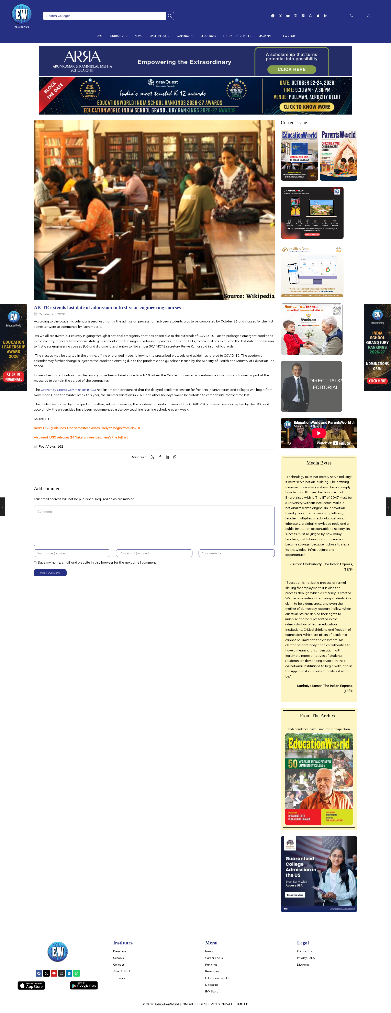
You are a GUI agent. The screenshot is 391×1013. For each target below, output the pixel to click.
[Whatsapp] (310, 16)
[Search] (170, 16)
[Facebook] (273, 16)
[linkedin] (167, 457)
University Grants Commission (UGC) (68, 390)
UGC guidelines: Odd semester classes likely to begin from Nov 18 (92, 428)
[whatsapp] (174, 457)
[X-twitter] (280, 16)
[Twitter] (153, 457)
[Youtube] (288, 16)
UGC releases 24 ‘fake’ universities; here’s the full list (88, 437)
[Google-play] (325, 16)
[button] (351, 16)
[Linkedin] (303, 16)
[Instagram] (295, 16)
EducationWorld (167, 1004)
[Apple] (318, 16)
